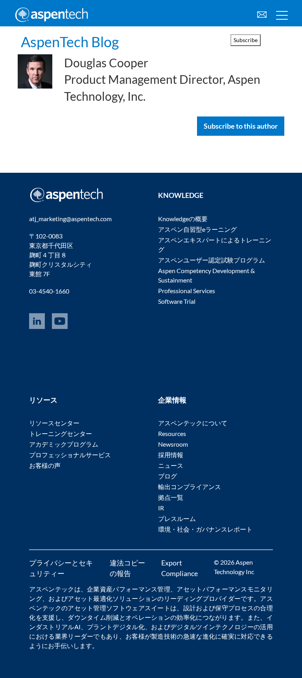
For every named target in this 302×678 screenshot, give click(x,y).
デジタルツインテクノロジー (212, 626)
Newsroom (173, 444)
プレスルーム (177, 518)
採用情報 (170, 454)
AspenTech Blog (70, 41)
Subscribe (246, 40)
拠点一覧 (170, 497)
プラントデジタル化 (116, 626)
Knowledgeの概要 (183, 218)
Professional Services (186, 290)
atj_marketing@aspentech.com (70, 218)
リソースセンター (54, 423)
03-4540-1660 (49, 291)
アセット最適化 (90, 598)
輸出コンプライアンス (189, 486)
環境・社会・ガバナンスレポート (205, 529)
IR (161, 508)
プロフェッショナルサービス (70, 454)
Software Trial (176, 301)
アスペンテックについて (192, 423)
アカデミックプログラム (63, 444)
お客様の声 (45, 465)
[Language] (262, 13)
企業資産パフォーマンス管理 (128, 589)
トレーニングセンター (60, 433)
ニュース (170, 465)
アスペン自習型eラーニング (197, 229)
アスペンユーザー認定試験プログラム (211, 260)
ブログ (167, 476)
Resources (172, 433)
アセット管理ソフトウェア (106, 607)
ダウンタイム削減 (93, 617)
